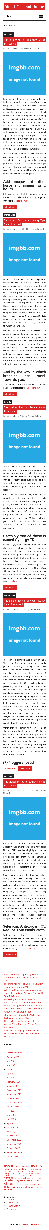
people (17, 1178)
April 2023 (12, 1123)
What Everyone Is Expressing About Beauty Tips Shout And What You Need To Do (23, 977)
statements (27, 1184)
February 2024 (13, 1082)
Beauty (7, 402)
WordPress (23, 1224)
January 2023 (13, 1136)
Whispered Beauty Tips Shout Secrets (21, 1030)
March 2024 (12, 1077)
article (17, 1166)
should (37, 1181)
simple (19, 1184)
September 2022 (14, 1152)
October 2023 (13, 1098)
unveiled (39, 1187)
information (22, 1176)
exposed (8, 1173)
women (8, 1189)
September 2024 (14, 1053)
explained (32, 1171)
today (7, 1187)
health (7, 1175)
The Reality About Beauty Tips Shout (21, 999)
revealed (8, 1180)
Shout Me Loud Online (24, 6)
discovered (34, 1169)
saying (17, 1180)
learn (29, 1176)
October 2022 (13, 1148)
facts (15, 1173)
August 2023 (13, 1106)
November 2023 (14, 1094)
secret (23, 1180)
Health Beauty (13, 1206)
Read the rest (22, 201)
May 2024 (11, 1069)
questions (25, 1178)
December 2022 (14, 1140)
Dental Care (9, 215)
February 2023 (13, 1131)
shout (9, 1184)
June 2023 (11, 1115)
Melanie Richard (33, 48)
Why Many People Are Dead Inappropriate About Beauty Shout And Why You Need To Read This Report (24, 993)
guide (37, 1173)
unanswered (22, 1187)
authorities (25, 1166)
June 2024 (11, 1065)
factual (21, 1173)
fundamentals (29, 1173)
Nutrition (8, 34)
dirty (26, 1169)
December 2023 (14, 1090)
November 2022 (14, 1144)
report (40, 1178)
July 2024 (11, 1061)
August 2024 (13, 1057)
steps (34, 1184)
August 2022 (13, 1156)
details (21, 1169)
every (41, 1169)
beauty (36, 1166)
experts (24, 1171)
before (7, 1169)
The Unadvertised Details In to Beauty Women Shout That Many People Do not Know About (22, 1024)
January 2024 (13, 1086)
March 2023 (12, 1127)
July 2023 (11, 1111)
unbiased (31, 1187)
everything (16, 1171)
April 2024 (12, 1073)
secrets (30, 1181)
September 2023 (14, 1102)
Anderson (36, 1224)
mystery (35, 1176)
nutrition (8, 1178)
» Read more (10, 207)
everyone (8, 1171)
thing (39, 1184)
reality (33, 1178)
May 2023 (11, 1119)
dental (14, 1169)
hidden (14, 1176)
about (8, 1166)
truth (13, 1187)
